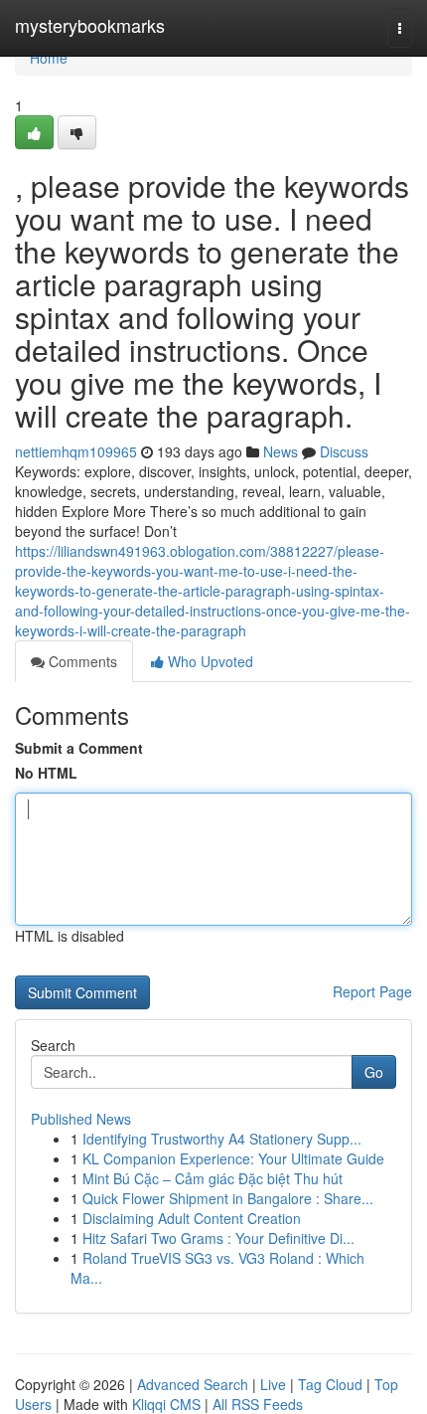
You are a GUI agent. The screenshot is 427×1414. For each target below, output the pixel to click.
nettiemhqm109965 (76, 451)
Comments (81, 661)
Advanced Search (192, 1384)
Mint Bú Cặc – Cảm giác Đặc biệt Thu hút (212, 1178)
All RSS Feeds (258, 1404)
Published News (81, 1119)
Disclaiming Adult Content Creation (191, 1218)
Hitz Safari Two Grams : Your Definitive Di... (218, 1238)
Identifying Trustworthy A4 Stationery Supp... (221, 1139)
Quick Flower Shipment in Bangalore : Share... (227, 1198)
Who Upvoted (208, 661)
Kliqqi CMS (166, 1404)
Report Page (372, 991)
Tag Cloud (330, 1384)
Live (273, 1384)
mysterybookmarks (90, 25)
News (280, 451)
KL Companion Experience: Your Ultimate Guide (233, 1158)
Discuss (344, 451)
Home (49, 58)
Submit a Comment (79, 748)
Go (373, 1072)
